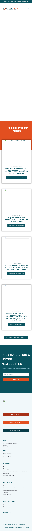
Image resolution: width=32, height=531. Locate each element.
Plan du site (6, 509)
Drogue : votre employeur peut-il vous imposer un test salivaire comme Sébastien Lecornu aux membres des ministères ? (16, 317)
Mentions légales (7, 507)
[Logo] (11, 9)
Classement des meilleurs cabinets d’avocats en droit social (15, 472)
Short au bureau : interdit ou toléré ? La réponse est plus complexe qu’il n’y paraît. (16, 267)
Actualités (5, 492)
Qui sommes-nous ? (8, 466)
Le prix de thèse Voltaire (9, 475)
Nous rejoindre (7, 494)
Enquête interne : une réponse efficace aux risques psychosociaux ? (16, 219)
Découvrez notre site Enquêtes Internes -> (16, 1)
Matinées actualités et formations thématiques (14, 488)
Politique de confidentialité (9, 504)
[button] (28, 43)
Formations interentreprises (10, 490)
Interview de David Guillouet (16, 225)
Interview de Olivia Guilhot (16, 324)
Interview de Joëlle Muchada (16, 273)
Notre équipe (6, 468)
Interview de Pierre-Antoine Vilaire (16, 177)
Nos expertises (7, 485)
